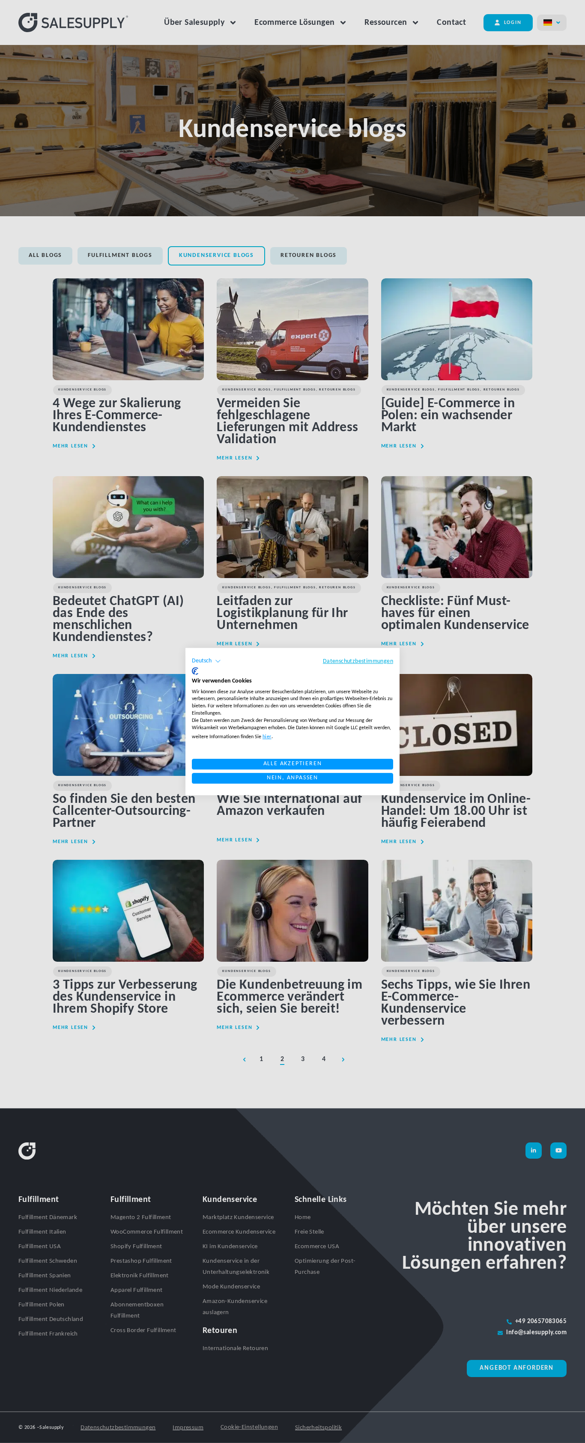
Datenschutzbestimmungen (358, 661)
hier (267, 736)
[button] (206, 661)
